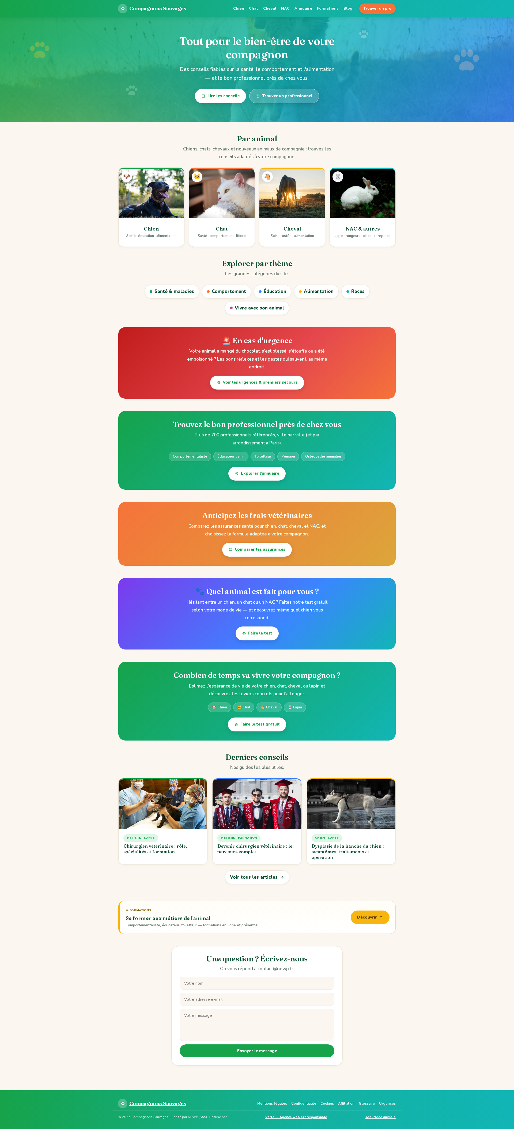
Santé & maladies (174, 291)
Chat (253, 8)
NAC (285, 8)
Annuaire (303, 8)
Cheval (269, 8)
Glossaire (367, 1103)
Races (358, 291)
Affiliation (346, 1103)
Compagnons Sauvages (157, 8)
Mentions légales (272, 1103)
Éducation (275, 291)
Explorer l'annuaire (260, 473)
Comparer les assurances (260, 549)
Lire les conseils (223, 96)
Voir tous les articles (254, 877)
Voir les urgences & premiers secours (260, 382)
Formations (328, 8)
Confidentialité (303, 1103)
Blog (347, 8)
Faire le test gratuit (260, 724)
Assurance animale (380, 1117)
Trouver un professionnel (287, 96)
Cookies (327, 1103)
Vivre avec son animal (259, 308)
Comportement (229, 291)
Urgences (387, 1103)
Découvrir (367, 917)
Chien (238, 8)
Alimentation (319, 291)
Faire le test (260, 633)
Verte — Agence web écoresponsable (296, 1117)
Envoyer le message (257, 1051)
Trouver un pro (377, 8)
